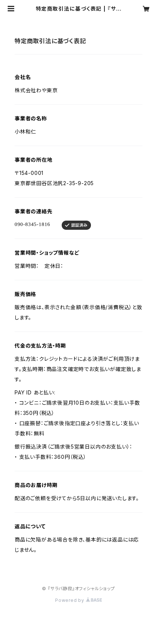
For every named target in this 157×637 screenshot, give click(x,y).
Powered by (70, 600)
